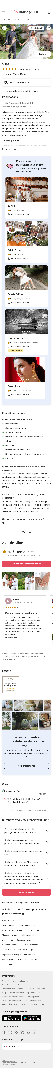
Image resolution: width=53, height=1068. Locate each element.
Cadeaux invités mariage (13, 930)
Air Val (11, 206)
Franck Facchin (16, 338)
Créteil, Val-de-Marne (16, 74)
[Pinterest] (16, 1032)
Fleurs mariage (8, 950)
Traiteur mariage (9, 925)
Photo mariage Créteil (37, 810)
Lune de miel (30, 954)
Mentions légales (20, 981)
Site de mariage (38, 1004)
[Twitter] (10, 1032)
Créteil (20, 20)
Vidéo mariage (33, 930)
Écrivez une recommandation (26, 563)
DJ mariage (7, 964)
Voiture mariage (27, 935)
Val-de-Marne (8, 20)
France (12, 1046)
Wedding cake (8, 959)
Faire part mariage (27, 925)
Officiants (35, 959)
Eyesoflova (14, 386)
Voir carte (43, 793)
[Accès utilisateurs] (49, 12)
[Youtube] (28, 1032)
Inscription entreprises (11, 1000)
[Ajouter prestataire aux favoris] (48, 28)
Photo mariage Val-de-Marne (14, 810)
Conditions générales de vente (15, 985)
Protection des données (12, 989)
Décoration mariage (25, 940)
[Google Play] (31, 1020)
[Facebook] (4, 1032)
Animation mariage (30, 945)
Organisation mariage (11, 954)
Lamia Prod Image (32, 902)
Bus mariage (7, 940)
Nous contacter (26, 892)
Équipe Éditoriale (9, 1004)
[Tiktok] (34, 1032)
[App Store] (11, 1020)
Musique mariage (9, 935)
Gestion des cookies (36, 989)
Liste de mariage (25, 950)
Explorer (42, 54)
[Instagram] (22, 1032)
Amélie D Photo (16, 294)
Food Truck (23, 959)
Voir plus (26, 532)
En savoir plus (9, 149)
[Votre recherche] (4, 28)
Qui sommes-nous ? (33, 1000)
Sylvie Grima (14, 250)
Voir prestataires (26, 766)
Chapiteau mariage (10, 945)
